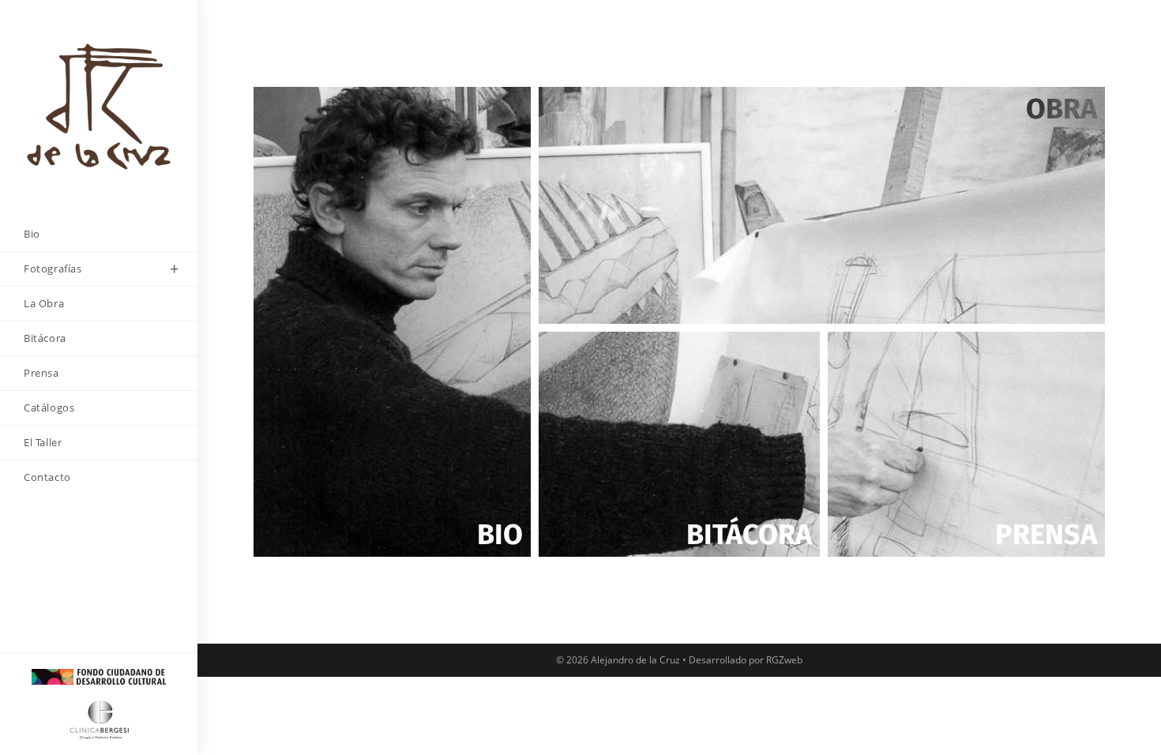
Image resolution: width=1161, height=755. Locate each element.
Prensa (1046, 534)
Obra (1061, 109)
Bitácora (749, 534)
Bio (500, 534)
